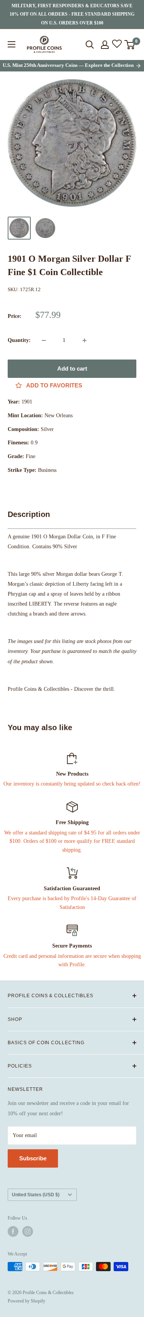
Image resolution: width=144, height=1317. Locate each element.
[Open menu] (11, 44)
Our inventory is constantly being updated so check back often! (72, 784)
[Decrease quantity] (44, 340)
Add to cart (72, 368)
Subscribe (32, 1158)
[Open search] (90, 44)
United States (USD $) (36, 1194)
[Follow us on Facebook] (13, 1231)
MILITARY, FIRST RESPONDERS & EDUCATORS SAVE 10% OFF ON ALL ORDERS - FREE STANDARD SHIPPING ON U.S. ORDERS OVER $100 (72, 14)
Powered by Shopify (26, 1301)
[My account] (105, 44)
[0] (130, 44)
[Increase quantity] (84, 340)
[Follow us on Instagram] (27, 1231)
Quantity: (19, 340)
